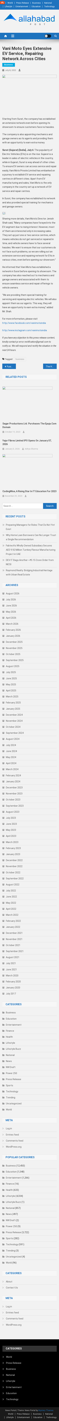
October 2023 (13, 799)
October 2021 (13, 945)
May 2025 (11, 684)
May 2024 (11, 757)
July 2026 (11, 599)
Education (36, 6)
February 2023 (13, 848)
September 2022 (15, 878)
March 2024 (12, 769)
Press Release (22, 3)
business (20, 359)
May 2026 (11, 611)
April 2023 (11, 836)
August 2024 (12, 739)
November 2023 (14, 793)
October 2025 (13, 654)
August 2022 (12, 884)
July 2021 (11, 963)
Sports (9, 1085)
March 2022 (12, 915)
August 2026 (12, 593)
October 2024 (13, 727)
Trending (10, 1097)
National (48, 3)
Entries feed (12, 1134)
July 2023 (11, 818)
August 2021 (12, 957)
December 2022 (14, 860)
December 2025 (14, 642)
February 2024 (13, 775)
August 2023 (12, 812)
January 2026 (13, 636)
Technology (49, 6)
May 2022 (11, 903)
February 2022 (13, 921)
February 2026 (13, 630)
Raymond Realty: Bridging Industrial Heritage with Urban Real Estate (29, 572)
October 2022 (13, 872)
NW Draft (10, 1067)
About (9, 1281)
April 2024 (11, 763)
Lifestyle (8, 6)
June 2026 (11, 605)
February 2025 (13, 702)
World (10, 3)
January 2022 (13, 927)
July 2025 (11, 672)
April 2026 (11, 618)
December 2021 (14, 933)
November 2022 (14, 866)
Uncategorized (13, 1103)
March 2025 (12, 696)
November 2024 (14, 721)
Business (36, 3)
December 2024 (14, 715)
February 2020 (13, 981)
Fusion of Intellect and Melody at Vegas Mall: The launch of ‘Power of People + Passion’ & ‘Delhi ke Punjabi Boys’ (11, 366)
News (9, 1061)
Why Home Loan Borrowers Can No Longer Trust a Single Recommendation (31, 537)
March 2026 (12, 624)
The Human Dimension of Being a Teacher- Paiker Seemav (51, 366)
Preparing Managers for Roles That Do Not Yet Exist (30, 527)
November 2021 (14, 939)
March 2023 (12, 842)
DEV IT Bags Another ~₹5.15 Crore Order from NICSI (30, 562)
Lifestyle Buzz (13, 1049)
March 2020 (12, 975)
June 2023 (11, 824)
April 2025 (11, 690)
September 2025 (15, 660)
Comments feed (14, 1140)
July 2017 (11, 993)
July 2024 (11, 745)
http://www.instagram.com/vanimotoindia (24, 330)
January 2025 (13, 708)
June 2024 (11, 751)
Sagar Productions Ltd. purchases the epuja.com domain (29, 425)
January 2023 (13, 854)
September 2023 (15, 805)
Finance (10, 1031)
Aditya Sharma (31, 449)
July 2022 (11, 890)
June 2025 (11, 678)
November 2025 (14, 648)
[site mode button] (48, 36)
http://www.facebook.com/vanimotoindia (24, 323)
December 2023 (14, 787)
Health (9, 1037)
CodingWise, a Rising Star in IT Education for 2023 (29, 491)
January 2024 (13, 781)
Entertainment (22, 6)
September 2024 (15, 733)
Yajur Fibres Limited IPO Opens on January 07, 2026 (26, 442)
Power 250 (11, 1073)
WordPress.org (13, 1146)
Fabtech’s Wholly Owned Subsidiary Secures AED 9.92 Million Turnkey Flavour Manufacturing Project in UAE (30, 549)
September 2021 (15, 951)
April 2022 (11, 909)
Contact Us (12, 1287)
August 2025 (12, 666)
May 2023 (11, 830)
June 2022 (11, 896)
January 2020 (13, 987)
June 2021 (11, 969)
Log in (9, 1128)
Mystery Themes (45, 1410)
